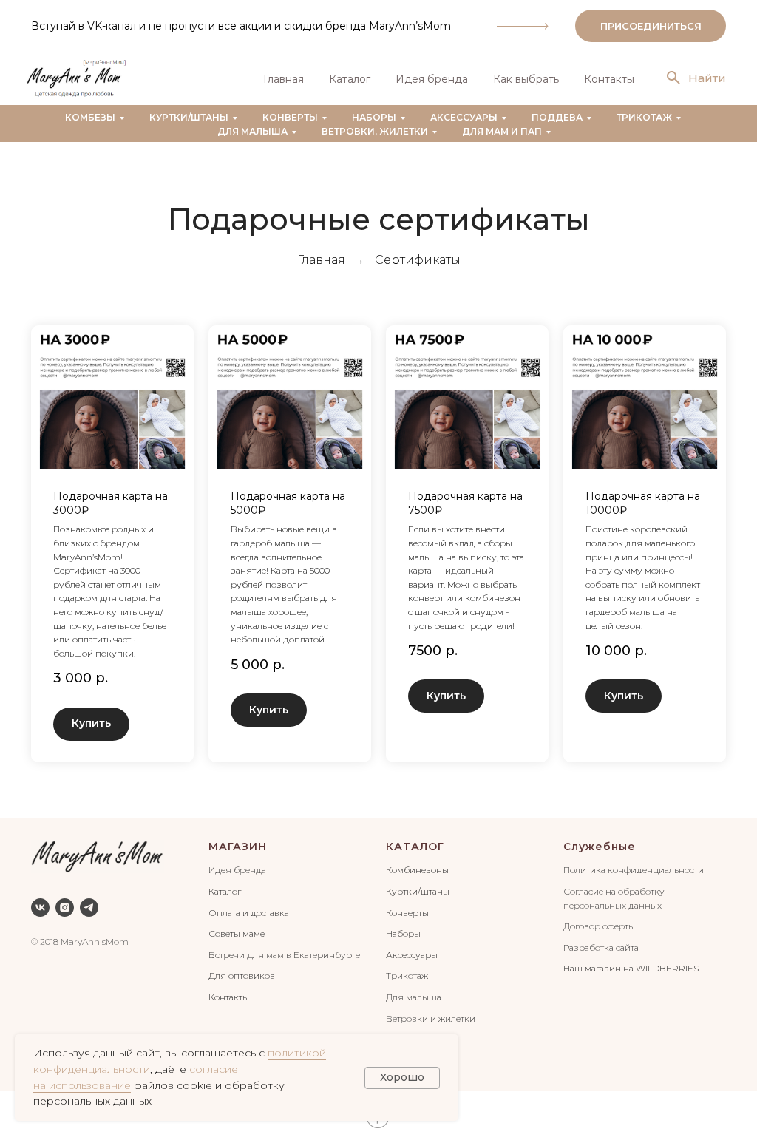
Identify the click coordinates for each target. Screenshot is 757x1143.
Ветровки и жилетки (430, 1018)
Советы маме (236, 933)
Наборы (403, 933)
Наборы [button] (374, 117)
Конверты (407, 912)
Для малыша (413, 997)
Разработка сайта (601, 947)
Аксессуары (412, 954)
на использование (82, 1085)
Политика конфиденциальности (633, 869)
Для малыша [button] (252, 131)
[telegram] (89, 907)
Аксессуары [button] (464, 117)
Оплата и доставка (248, 912)
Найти (707, 78)
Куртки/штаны (417, 891)
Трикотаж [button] (644, 117)
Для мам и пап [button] (502, 131)
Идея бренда (432, 79)
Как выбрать (526, 79)
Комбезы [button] (90, 117)
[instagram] (64, 907)
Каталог (349, 79)
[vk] (40, 907)
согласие (213, 1069)
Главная (283, 79)
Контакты (609, 79)
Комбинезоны (417, 869)
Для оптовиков (241, 975)
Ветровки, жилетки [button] (375, 131)
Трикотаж (407, 975)
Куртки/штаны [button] (188, 117)
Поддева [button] (557, 117)
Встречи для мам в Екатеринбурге (284, 954)
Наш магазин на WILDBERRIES (631, 968)
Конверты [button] (290, 117)
